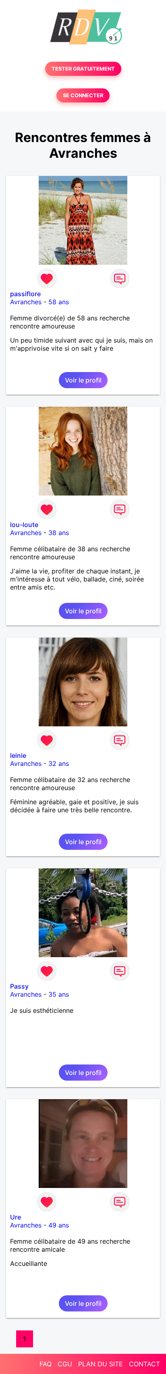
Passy (19, 986)
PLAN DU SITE (100, 1364)
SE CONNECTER (83, 95)
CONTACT (144, 1364)
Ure (15, 1217)
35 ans (58, 994)
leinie (18, 755)
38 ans (58, 533)
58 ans (58, 302)
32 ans (58, 763)
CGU (65, 1364)
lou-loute (24, 525)
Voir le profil (83, 380)
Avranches (26, 302)
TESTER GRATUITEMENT (83, 69)
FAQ (45, 1364)
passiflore (25, 294)
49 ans (58, 1225)
